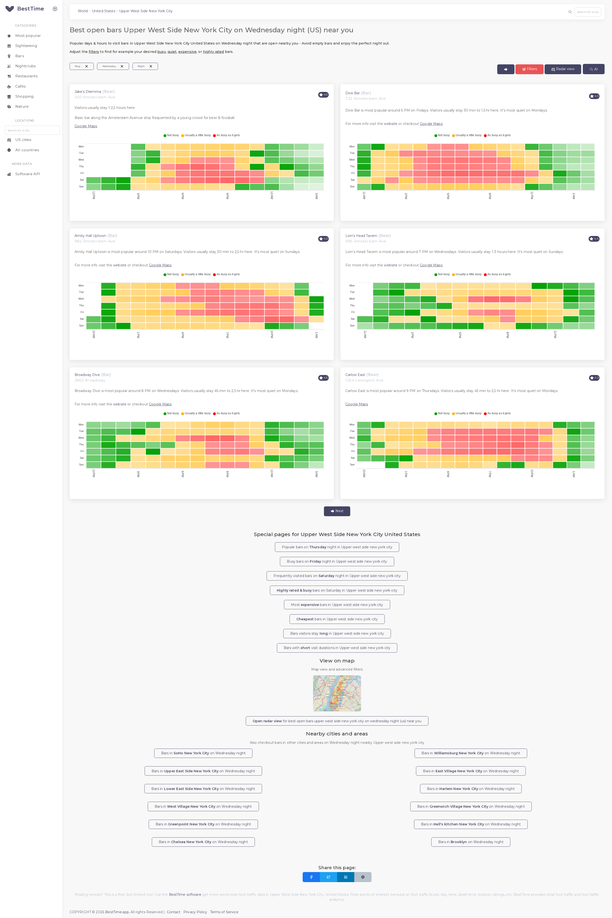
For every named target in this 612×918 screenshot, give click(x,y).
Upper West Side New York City (146, 11)
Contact (173, 912)
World (83, 11)
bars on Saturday (337, 590)
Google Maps (86, 126)
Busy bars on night (337, 561)
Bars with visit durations (337, 648)
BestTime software (185, 894)
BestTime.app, (117, 912)
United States (103, 11)
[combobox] (587, 12)
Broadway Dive (87, 374)
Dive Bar (352, 93)
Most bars (337, 605)
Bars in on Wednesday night (203, 753)
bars (337, 619)
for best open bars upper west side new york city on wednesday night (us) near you (337, 721)
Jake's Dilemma (88, 91)
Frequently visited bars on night (336, 576)
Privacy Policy (195, 912)
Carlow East (355, 374)
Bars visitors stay (337, 633)
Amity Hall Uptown (90, 235)
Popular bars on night (337, 547)
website (390, 124)
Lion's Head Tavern (361, 235)
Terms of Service (224, 912)
